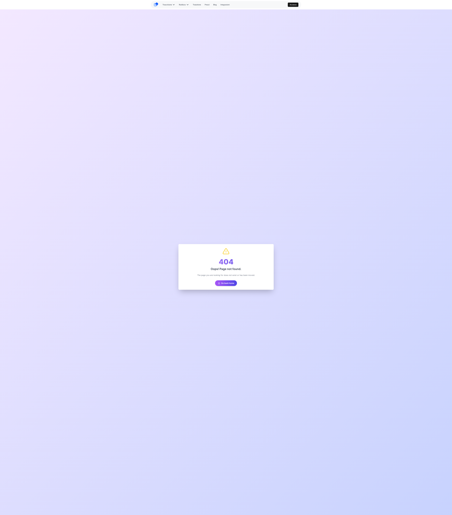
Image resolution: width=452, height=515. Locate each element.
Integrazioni (225, 5)
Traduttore (197, 5)
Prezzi (207, 5)
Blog (215, 5)
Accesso (293, 5)
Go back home (227, 283)
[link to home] (157, 4)
